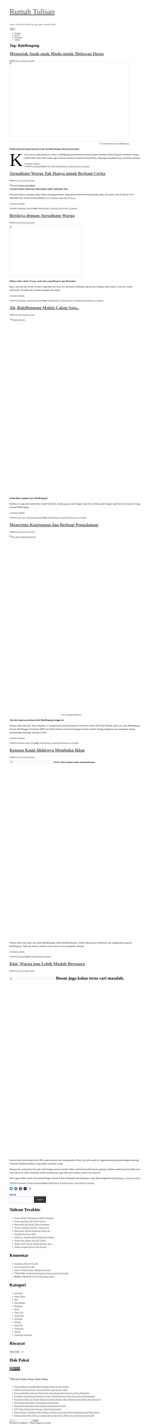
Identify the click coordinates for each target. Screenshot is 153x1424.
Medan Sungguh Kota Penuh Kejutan (30, 1247)
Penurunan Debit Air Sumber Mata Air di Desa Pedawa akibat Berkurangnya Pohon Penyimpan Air (57, 1399)
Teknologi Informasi (34, 301)
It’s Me (17, 35)
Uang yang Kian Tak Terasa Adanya (30, 1221)
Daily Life (21, 518)
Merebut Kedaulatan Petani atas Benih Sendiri (49, 1273)
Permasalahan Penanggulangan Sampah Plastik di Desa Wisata (41, 1386)
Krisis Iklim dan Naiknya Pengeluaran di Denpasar (36, 1403)
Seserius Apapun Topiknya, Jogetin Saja (31, 1227)
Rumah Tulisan (32, 11)
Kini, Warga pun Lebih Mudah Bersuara (47, 963)
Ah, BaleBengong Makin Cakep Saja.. (44, 307)
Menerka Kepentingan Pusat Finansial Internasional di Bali (40, 1406)
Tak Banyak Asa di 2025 (25, 1234)
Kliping (17, 1322)
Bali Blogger (19, 1303)
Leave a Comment (82, 166)
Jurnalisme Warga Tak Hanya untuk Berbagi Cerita (57, 173)
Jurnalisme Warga (56, 208)
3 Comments (89, 1183)
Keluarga (18, 1319)
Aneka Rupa (19, 1296)
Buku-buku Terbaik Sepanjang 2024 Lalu (32, 1231)
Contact (17, 40)
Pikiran (29, 208)
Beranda (17, 33)
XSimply (38, 1423)
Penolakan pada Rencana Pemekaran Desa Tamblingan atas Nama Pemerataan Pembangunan (54, 1396)
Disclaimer (18, 38)
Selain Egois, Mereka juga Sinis (36, 1270)
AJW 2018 (51, 166)
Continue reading (31, 163)
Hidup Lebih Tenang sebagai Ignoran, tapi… (33, 1243)
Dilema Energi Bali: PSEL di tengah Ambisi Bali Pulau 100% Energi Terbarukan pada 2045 (54, 1415)
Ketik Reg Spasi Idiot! (44, 1276)
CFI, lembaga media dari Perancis (60, 198)
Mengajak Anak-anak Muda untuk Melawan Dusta (57, 53)
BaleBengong (61, 166)
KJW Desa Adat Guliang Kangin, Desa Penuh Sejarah (37, 1409)
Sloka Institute (79, 1183)
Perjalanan (18, 1328)
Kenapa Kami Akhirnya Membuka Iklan (47, 750)
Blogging (21, 743)
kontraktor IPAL (21, 1263)
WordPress (23, 1423)
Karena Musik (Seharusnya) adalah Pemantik (34, 1218)
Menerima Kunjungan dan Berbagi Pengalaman (54, 524)
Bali (16, 1299)
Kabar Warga (41, 1379)
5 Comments (46, 957)
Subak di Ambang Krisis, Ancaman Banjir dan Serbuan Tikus (41, 1390)
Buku (16, 1309)
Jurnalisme (36, 166)
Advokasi (18, 1293)
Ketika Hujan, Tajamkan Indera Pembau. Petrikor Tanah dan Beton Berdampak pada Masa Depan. (57, 1412)
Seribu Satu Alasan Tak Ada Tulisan (30, 1240)
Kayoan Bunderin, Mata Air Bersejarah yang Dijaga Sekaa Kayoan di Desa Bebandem (52, 1393)
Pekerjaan (18, 1325)
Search (13, 1194)
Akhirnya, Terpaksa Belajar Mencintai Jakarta (34, 1237)
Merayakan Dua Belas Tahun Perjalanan (31, 1224)
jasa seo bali (19, 1267)
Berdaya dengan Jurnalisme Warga (42, 215)
